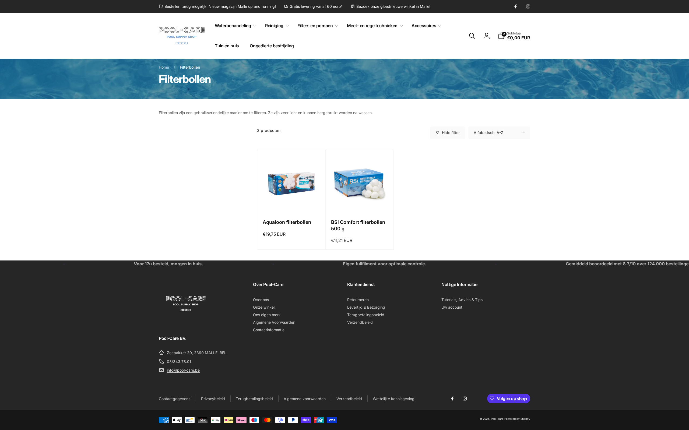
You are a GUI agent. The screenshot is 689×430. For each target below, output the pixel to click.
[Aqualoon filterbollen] (291, 202)
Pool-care (497, 418)
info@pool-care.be (183, 370)
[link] (217, 6)
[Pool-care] (186, 323)
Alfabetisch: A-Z (488, 132)
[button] (234, 26)
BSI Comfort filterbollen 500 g (358, 225)
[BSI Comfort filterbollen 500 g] (360, 202)
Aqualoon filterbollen (287, 222)
